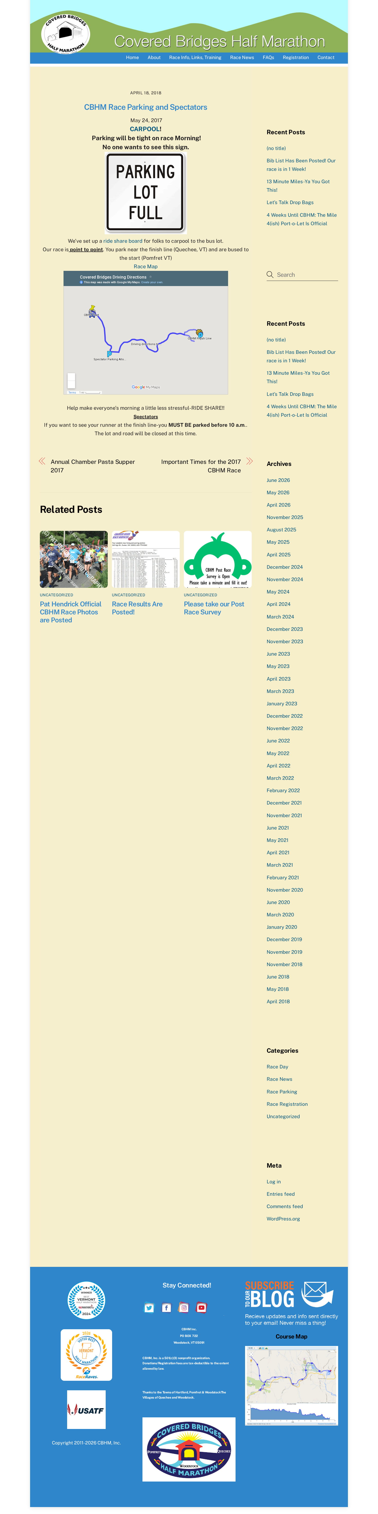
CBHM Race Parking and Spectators (145, 107)
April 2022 (278, 765)
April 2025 (279, 554)
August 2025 (281, 529)
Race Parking (282, 1091)
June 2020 (278, 902)
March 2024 (280, 617)
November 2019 (284, 952)
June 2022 (278, 740)
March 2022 (280, 778)
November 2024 (285, 579)
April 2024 (279, 604)
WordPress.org (283, 1219)
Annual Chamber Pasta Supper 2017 (93, 466)
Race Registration (287, 1104)
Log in (274, 1181)
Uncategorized (56, 595)
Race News (242, 57)
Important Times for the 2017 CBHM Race (201, 466)
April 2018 (278, 1001)
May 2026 (278, 492)
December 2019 (284, 939)
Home (132, 57)
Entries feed (281, 1194)
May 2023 (278, 666)
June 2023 (278, 654)
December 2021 (284, 803)
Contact (326, 57)
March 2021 (280, 865)
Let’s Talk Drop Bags (290, 202)
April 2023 (279, 679)
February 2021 (283, 877)
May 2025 (278, 542)
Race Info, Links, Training (195, 57)
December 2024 (285, 567)
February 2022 (283, 790)
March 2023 (280, 691)
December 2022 (285, 716)
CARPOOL (145, 128)
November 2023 (285, 641)
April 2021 (278, 852)
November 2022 (285, 728)
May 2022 (278, 753)
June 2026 (278, 480)
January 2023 (282, 703)
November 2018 (284, 964)
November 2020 (285, 890)
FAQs (268, 57)
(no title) (276, 148)
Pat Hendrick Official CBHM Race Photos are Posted (71, 612)
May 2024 (278, 592)
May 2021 (278, 840)
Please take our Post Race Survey (214, 608)
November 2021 (284, 815)
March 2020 (280, 914)
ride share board (122, 241)
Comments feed (285, 1206)
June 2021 (278, 828)
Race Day (277, 1066)
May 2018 (278, 989)
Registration (296, 57)
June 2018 (278, 977)
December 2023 (285, 629)
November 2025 (285, 517)
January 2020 (282, 927)
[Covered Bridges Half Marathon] (65, 52)
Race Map (146, 266)
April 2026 (279, 505)
